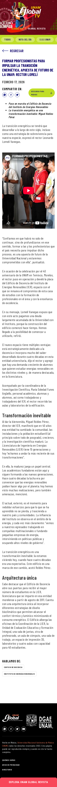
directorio (7, 769)
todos (7, 39)
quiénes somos (8, 760)
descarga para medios (37, 93)
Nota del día (25, 39)
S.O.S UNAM (45, 39)
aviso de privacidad (11, 765)
